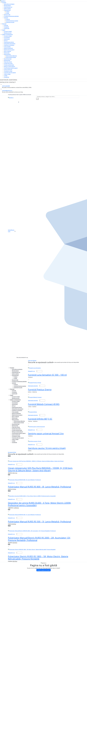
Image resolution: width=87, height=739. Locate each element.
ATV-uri (6, 40)
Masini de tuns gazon (9, 49)
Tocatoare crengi (8, 71)
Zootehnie (6, 77)
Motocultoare (7, 54)
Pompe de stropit (8, 63)
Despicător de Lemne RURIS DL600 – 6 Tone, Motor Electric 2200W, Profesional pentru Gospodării (39, 504)
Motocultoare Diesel (11, 57)
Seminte (6, 17)
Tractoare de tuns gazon (10, 72)
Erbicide (6, 25)
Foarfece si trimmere (9, 45)
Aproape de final (14, 452)
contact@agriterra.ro (7, 90)
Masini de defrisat (8, 48)
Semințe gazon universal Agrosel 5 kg (46, 433)
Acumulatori (7, 37)
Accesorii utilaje (8, 36)
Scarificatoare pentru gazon (11, 68)
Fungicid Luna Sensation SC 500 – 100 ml (47, 374)
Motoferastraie (7, 59)
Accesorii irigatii (8, 31)
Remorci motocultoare (9, 66)
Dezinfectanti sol (8, 7)
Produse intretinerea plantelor (11, 16)
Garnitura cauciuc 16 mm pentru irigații (47, 448)
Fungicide (6, 27)
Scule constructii (8, 69)
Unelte (5, 75)
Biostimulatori (7, 5)
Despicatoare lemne (9, 42)
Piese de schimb (8, 62)
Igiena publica (7, 8)
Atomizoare (7, 39)
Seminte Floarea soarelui (12, 20)
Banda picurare (7, 33)
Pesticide (4, 24)
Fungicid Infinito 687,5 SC (40, 418)
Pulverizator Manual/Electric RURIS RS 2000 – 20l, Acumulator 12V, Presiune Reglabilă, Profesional (39, 539)
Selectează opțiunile (33, 386)
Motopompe (7, 60)
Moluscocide (7, 14)
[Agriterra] (2, 0)
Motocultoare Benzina (11, 55)
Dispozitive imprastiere (9, 43)
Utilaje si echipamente (7, 34)
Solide (7, 13)
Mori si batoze (7, 51)
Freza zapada (7, 46)
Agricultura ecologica (9, 4)
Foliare (7, 11)
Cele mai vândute (32, 360)
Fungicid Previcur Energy (40, 389)
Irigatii (3, 30)
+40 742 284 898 (6, 86)
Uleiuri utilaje (7, 74)
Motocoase (6, 52)
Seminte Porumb (10, 22)
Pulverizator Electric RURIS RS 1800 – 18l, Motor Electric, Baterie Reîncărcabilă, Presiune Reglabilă (38, 557)
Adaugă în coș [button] (31, 371)
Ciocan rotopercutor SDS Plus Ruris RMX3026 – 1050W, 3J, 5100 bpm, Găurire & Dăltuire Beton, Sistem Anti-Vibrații (40, 469)
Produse (4, 2)
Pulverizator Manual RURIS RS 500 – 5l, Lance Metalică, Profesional (39, 521)
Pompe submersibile (9, 65)
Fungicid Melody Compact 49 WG (43, 404)
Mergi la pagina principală (43, 570)
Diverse (8, 19)
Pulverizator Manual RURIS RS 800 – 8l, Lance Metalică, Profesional (39, 486)
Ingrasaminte (7, 10)
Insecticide (6, 28)
